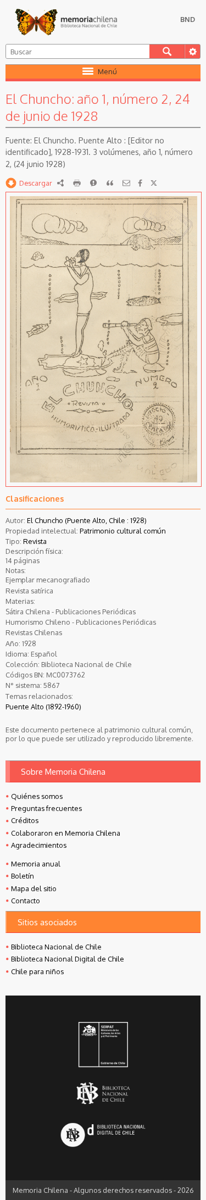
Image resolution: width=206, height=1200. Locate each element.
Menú (107, 71)
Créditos (24, 820)
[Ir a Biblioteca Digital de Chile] (103, 1135)
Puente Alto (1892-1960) (43, 706)
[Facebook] (140, 182)
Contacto (25, 900)
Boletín (22, 875)
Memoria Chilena (66, 22)
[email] (126, 182)
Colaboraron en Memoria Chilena (65, 833)
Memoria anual (35, 863)
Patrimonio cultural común (123, 530)
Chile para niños (37, 971)
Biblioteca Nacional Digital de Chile (67, 958)
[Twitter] (153, 182)
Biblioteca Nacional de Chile (56, 946)
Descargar (35, 183)
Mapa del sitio (34, 888)
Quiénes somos (37, 796)
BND (187, 19)
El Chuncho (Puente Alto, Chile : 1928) (87, 520)
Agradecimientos (38, 845)
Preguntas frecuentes (46, 808)
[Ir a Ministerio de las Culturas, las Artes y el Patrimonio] (103, 1046)
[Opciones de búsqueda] (192, 51)
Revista (35, 541)
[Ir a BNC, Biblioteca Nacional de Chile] (103, 1093)
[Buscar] (167, 51)
